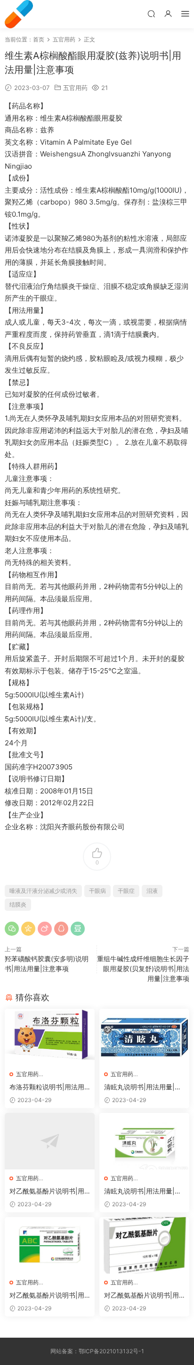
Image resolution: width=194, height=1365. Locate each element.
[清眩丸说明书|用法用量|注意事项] (144, 1037)
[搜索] (151, 13)
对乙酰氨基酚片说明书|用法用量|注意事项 (46, 1191)
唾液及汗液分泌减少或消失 (43, 890)
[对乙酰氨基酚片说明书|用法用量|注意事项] (50, 1141)
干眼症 (126, 890)
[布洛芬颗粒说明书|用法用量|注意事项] (50, 1037)
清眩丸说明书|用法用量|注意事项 (142, 1087)
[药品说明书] (19, 14)
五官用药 (75, 87)
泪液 (152, 890)
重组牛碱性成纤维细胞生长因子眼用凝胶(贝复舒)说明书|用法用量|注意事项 (143, 968)
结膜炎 (17, 904)
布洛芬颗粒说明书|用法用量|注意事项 (46, 1087)
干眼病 (97, 890)
